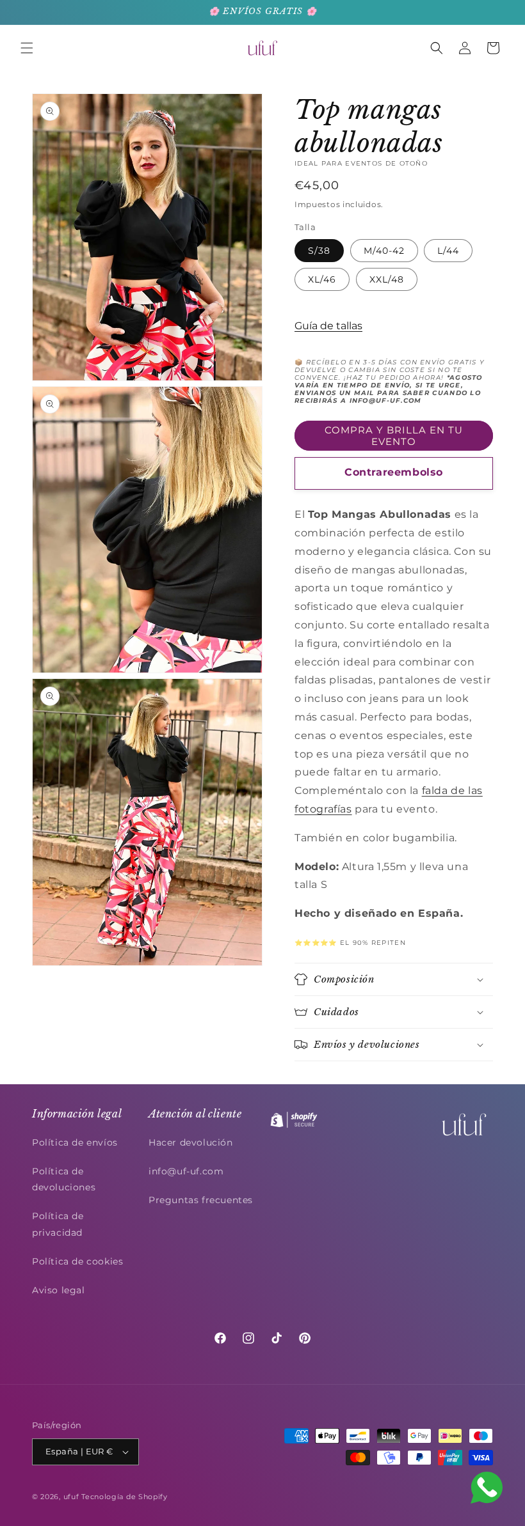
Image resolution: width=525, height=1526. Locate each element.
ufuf (71, 1496)
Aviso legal (58, 1290)
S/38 (319, 250)
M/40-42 (384, 250)
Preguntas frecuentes (201, 1200)
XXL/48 (386, 279)
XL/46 (322, 279)
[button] (27, 48)
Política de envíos (75, 1142)
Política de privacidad (58, 1224)
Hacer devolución (191, 1142)
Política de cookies (77, 1261)
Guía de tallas (328, 326)
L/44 (448, 250)
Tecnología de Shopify (124, 1496)
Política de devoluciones (63, 1179)
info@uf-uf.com (186, 1171)
